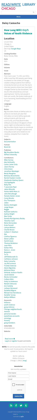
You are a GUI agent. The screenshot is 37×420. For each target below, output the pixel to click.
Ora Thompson (9, 200)
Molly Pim (7, 185)
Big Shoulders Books (11, 152)
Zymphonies (21, 414)
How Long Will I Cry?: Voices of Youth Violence (18, 32)
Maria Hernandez (10, 223)
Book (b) (7, 147)
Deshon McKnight (10, 205)
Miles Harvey (8, 160)
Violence (7, 302)
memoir (7, 311)
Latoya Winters (9, 227)
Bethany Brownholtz (11, 176)
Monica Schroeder (10, 277)
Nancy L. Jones (9, 250)
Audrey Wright (9, 214)
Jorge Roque (8, 207)
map (24, 361)
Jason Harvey (9, 167)
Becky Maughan (10, 173)
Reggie (6, 209)
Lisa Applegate (9, 182)
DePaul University (10, 155)
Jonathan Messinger (11, 171)
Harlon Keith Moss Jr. (12, 191)
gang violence (9, 307)
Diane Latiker (9, 239)
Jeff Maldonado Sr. (11, 257)
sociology (7, 318)
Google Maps (16, 49)
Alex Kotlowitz (9, 162)
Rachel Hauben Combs (12, 178)
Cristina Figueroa (10, 236)
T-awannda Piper (10, 187)
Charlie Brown (9, 230)
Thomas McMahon (11, 243)
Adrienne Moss (9, 270)
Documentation (10, 142)
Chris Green (8, 169)
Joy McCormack (10, 263)
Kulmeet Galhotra (10, 212)
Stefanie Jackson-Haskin (13, 272)
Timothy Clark (9, 221)
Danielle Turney (10, 295)
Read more (10, 339)
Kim (5, 234)
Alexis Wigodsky (10, 268)
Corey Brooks (9, 198)
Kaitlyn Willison (9, 297)
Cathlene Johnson (11, 259)
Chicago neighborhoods (13, 309)
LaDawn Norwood (10, 288)
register (14, 341)
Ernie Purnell (8, 225)
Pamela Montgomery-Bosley (14, 218)
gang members (9, 323)
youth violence (9, 305)
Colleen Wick (8, 279)
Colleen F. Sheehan (11, 232)
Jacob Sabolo (9, 275)
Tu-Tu (6, 254)
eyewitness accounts (11, 316)
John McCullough (10, 194)
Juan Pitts (7, 245)
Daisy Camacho (9, 261)
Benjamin (7, 252)
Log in (7, 341)
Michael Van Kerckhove (12, 293)
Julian (6, 203)
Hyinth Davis (8, 241)
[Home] (18, 9)
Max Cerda (8, 216)
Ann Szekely (8, 286)
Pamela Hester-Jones (12, 196)
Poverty (7, 320)
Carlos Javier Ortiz (11, 164)
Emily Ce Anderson (11, 281)
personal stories (10, 314)
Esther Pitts (8, 248)
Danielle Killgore (10, 290)
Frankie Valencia (10, 266)
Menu (18, 17)
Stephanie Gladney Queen (13, 180)
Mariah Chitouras (10, 284)
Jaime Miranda (9, 189)
